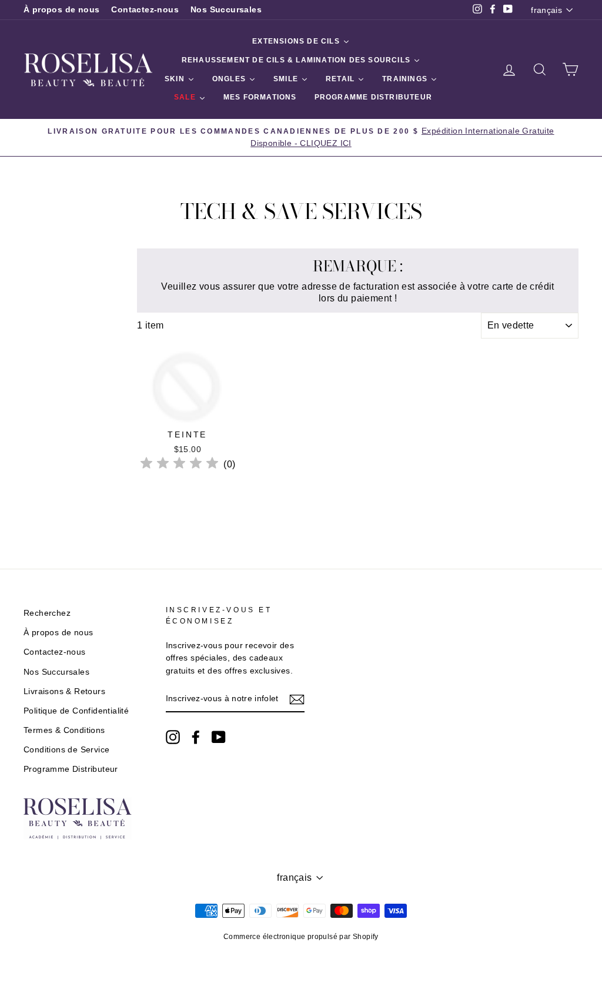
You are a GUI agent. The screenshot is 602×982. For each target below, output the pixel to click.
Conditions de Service (66, 749)
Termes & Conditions (64, 730)
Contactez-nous (145, 9)
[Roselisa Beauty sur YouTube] (219, 737)
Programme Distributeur (71, 769)
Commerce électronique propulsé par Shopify (301, 937)
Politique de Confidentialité (76, 710)
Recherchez (47, 613)
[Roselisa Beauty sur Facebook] (196, 737)
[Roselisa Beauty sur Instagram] (173, 737)
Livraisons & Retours (64, 691)
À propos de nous (61, 9)
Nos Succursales (226, 9)
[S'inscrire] (297, 699)
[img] (179, 464)
